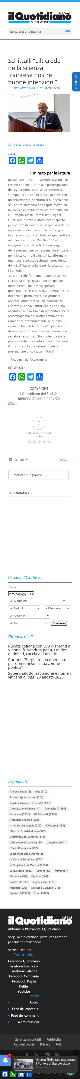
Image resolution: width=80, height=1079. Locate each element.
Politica (19, 882)
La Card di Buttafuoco (26, 859)
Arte (41, 791)
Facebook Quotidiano (24, 961)
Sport (41, 893)
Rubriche (18, 887)
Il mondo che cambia (25, 825)
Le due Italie (21, 870)
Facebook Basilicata (23, 966)
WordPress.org (28, 1022)
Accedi (64, 460)
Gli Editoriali (45, 814)
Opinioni (39, 876)
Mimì (61, 870)
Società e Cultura (46, 887)
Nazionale (18, 876)
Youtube (24, 991)
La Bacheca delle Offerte (26, 854)
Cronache (55, 808)
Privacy (45, 1044)
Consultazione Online (25, 808)
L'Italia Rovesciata (24, 848)
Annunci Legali (20, 791)
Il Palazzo (55, 825)
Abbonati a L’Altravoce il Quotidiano (34, 929)
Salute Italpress (19, 144)
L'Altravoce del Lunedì (26, 842)
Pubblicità (54, 1039)
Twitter (24, 986)
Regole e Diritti (43, 882)
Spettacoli (20, 893)
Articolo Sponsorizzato (26, 797)
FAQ (58, 1044)
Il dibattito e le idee (24, 820)
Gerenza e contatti (28, 1039)
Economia (20, 814)
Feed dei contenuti (25, 1009)
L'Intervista (57, 842)
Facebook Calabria (23, 971)
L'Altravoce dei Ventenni (27, 837)
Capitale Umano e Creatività (30, 803)
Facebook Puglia (24, 981)
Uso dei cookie (24, 1044)
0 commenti (52, 88)
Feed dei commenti (25, 1015)
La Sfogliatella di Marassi (29, 865)
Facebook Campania (24, 976)
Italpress (38, 144)
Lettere (44, 870)
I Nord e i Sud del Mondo (28, 831)
